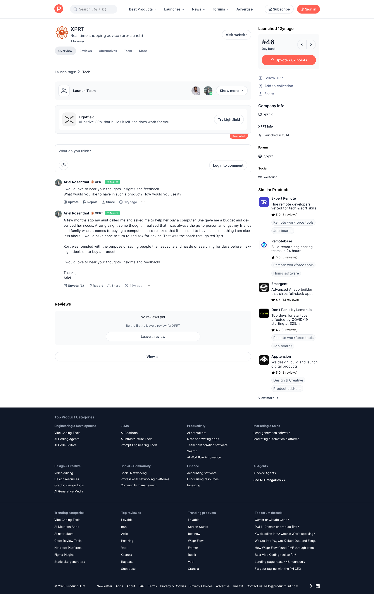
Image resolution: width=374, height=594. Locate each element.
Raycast (127, 561)
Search (192, 451)
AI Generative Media (68, 491)
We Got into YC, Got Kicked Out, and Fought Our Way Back (286, 541)
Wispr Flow (195, 540)
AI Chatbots (129, 433)
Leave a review (153, 336)
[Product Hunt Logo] (58, 9)
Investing (193, 485)
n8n (124, 526)
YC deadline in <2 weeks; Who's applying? (285, 533)
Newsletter (104, 586)
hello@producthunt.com (281, 586)
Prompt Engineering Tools (139, 445)
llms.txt (238, 586)
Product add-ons (287, 388)
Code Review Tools (67, 540)
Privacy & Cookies (173, 586)
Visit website (236, 35)
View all (152, 356)
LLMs (125, 426)
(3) (76, 285)
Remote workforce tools (293, 222)
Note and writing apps (203, 439)
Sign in (310, 9)
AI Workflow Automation (204, 457)
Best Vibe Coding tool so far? (275, 554)
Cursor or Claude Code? (272, 519)
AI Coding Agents (66, 439)
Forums (219, 9)
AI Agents (260, 466)
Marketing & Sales (266, 426)
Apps (119, 586)
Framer (193, 547)
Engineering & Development (75, 426)
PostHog (127, 540)
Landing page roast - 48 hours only (280, 561)
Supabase (128, 568)
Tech (86, 72)
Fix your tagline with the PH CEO (278, 568)
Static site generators (69, 561)
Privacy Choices (201, 586)
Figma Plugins (64, 554)
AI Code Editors (65, 445)
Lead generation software (271, 433)
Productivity (196, 426)
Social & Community (136, 466)
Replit (192, 554)
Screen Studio (198, 526)
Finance (193, 466)
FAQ (142, 586)
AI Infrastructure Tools (136, 439)
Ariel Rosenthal (76, 182)
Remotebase (281, 241)
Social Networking (134, 473)
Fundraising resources (203, 479)
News (196, 9)
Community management (139, 485)
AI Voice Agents (264, 473)
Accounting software (202, 473)
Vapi (124, 547)
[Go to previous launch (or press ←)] (302, 44)
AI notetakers (196, 433)
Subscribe (281, 9)
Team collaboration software (207, 445)
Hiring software (286, 273)
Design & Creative (288, 380)
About (131, 586)
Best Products (141, 9)
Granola (126, 554)
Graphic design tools (69, 485)
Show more (229, 90)
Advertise (244, 9)
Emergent (279, 283)
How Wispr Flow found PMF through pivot (284, 547)
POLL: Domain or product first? (277, 526)
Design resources (66, 479)
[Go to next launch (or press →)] (311, 44)
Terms (152, 586)
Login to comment (228, 165)
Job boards (282, 230)
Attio (124, 533)
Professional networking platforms (145, 479)
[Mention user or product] (63, 165)
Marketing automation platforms (276, 439)
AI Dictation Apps (66, 526)
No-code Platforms (67, 547)
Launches (172, 9)
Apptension (281, 356)
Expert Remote (283, 198)
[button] (143, 50)
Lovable (127, 519)
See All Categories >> (269, 480)
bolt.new (194, 533)
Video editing (63, 473)
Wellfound (270, 177)
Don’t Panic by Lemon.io (291, 309)
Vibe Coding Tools (67, 433)
